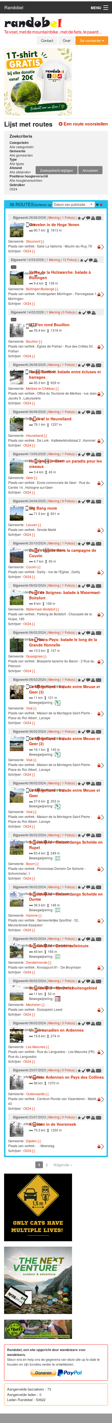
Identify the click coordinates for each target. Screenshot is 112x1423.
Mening (54, 217)
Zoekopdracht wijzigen (56, 170)
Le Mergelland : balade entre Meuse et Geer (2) (64, 741)
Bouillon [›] (34, 341)
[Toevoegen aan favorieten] (79, 217)
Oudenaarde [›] (37, 1093)
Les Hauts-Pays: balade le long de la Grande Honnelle (63, 642)
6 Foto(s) (68, 500)
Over (66, 40)
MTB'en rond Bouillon (49, 324)
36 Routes (22, 204)
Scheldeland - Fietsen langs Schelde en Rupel (66, 844)
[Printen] (93, 217)
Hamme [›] (33, 915)
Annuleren (90, 170)
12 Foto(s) (70, 259)
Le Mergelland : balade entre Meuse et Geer (64, 792)
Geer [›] (31, 477)
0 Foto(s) (69, 312)
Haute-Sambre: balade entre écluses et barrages (65, 374)
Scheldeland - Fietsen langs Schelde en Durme (66, 896)
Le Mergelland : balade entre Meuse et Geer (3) (64, 689)
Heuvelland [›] (36, 435)
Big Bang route (43, 508)
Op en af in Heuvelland (50, 418)
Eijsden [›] (33, 1140)
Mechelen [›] (35, 1004)
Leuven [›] (33, 524)
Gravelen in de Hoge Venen (54, 224)
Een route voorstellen (85, 124)
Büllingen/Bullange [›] (42, 288)
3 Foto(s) (68, 1023)
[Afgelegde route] (84, 217)
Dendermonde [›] (38, 962)
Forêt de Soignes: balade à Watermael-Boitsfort (65, 595)
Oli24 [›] (29, 251)
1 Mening (53, 259)
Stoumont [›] (35, 241)
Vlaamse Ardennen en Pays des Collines (66, 1077)
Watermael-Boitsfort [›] (42, 609)
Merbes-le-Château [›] (42, 388)
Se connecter (91, 40)
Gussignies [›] (36, 656)
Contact (47, 40)
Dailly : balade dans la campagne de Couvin (62, 552)
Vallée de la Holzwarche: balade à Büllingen (60, 274)
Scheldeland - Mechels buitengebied (63, 988)
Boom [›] (32, 863)
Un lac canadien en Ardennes (56, 1030)
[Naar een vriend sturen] (98, 217)
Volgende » (63, 1164)
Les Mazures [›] (37, 1046)
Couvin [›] (33, 566)
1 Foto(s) (68, 217)
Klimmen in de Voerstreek (52, 1124)
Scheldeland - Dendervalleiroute (59, 945)
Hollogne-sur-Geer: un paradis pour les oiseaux (65, 463)
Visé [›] (31, 708)
